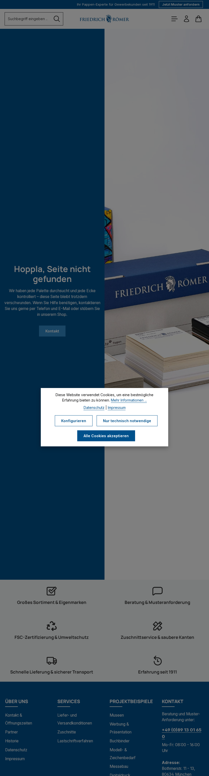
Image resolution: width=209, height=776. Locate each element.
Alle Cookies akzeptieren (106, 436)
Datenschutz (16, 749)
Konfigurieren (73, 421)
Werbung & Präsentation (121, 728)
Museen (117, 715)
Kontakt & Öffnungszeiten (18, 719)
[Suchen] (56, 18)
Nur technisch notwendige (127, 421)
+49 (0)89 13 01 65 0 (181, 733)
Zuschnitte (66, 732)
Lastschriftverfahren (75, 741)
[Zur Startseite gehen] (104, 19)
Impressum (15, 758)
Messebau (119, 766)
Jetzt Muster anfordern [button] (181, 4)
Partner (11, 732)
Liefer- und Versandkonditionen (74, 719)
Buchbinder (119, 741)
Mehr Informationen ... (129, 400)
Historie (12, 741)
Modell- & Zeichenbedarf (123, 753)
